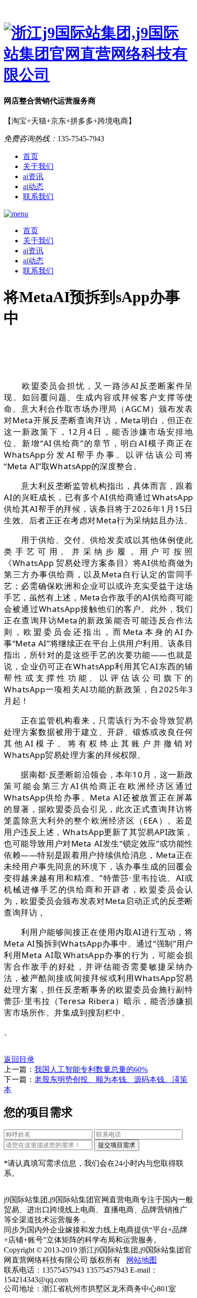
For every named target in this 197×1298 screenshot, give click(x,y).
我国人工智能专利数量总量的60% (91, 1069)
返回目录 (19, 1059)
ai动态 (33, 186)
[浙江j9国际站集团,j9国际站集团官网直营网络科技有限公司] (98, 54)
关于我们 (38, 166)
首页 (30, 156)
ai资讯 (33, 176)
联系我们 (38, 196)
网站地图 (141, 1260)
